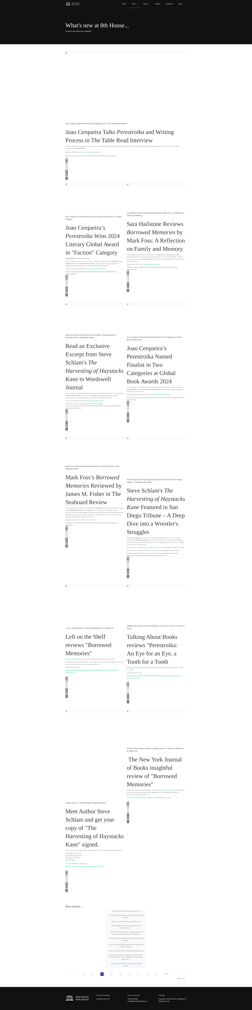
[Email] (125, 176)
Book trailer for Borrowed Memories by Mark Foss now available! (126, 939)
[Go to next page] (175, 973)
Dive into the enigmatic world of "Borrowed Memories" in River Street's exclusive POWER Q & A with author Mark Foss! (126, 957)
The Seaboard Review (89, 520)
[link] (164, 790)
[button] (135, 4)
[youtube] (125, 167)
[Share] (125, 178)
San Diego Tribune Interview (155, 547)
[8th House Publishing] (73, 4)
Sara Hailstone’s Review (151, 264)
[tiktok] (125, 169)
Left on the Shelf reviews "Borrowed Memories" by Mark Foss (89, 628)
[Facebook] (125, 159)
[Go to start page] (66, 973)
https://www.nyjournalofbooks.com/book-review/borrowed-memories (148, 797)
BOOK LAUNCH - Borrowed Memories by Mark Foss (126, 951)
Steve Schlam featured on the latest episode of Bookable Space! (126, 927)
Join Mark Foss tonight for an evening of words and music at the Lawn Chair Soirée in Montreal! (126, 933)
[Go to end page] (184, 973)
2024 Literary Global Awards (97, 269)
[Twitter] (125, 162)
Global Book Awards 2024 (161, 394)
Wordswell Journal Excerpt (94, 401)
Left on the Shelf (70, 659)
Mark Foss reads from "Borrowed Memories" (126, 921)
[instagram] (125, 164)
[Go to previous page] (75, 973)
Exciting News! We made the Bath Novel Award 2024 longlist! (126, 916)
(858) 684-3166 (70, 860)
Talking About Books (133, 667)
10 (166, 974)
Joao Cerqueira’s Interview (92, 152)
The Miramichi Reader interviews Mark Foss (126, 911)
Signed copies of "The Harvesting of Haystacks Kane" (85, 803)
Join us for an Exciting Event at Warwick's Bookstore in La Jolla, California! (126, 946)
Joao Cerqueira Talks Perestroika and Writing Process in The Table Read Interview (96, 124)
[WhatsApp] (125, 174)
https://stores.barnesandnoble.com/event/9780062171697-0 (84, 866)
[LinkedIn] (125, 171)
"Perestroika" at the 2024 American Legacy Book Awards (126, 965)
